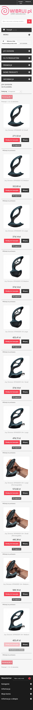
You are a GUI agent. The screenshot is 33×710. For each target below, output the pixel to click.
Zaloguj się (28, 1)
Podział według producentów (9, 43)
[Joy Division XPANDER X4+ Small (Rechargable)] (16, 519)
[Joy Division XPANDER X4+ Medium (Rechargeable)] (16, 570)
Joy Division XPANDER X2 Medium (16, 180)
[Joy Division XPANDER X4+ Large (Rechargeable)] (16, 468)
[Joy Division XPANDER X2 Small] (16, 115)
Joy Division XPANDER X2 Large (16, 231)
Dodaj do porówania (9, 150)
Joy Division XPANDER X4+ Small (16, 382)
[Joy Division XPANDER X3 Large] (16, 317)
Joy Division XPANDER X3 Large (16, 332)
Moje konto (6, 694)
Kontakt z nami (21, 2)
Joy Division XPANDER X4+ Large (16, 432)
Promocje (7, 65)
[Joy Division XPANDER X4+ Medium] (16, 620)
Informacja (8, 79)
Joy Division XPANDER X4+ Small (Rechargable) (16, 535)
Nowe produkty (10, 72)
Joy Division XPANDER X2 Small (16, 130)
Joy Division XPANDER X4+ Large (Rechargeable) (16, 484)
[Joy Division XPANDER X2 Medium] (16, 166)
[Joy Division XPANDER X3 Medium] (16, 267)
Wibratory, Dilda (11, 41)
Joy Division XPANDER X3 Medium (16, 281)
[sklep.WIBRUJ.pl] (16, 10)
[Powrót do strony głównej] (3, 41)
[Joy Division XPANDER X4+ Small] (16, 367)
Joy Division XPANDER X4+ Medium (16, 635)
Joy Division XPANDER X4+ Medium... (16, 584)
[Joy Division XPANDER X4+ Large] (16, 418)
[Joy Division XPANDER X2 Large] (16, 216)
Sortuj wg (4, 91)
